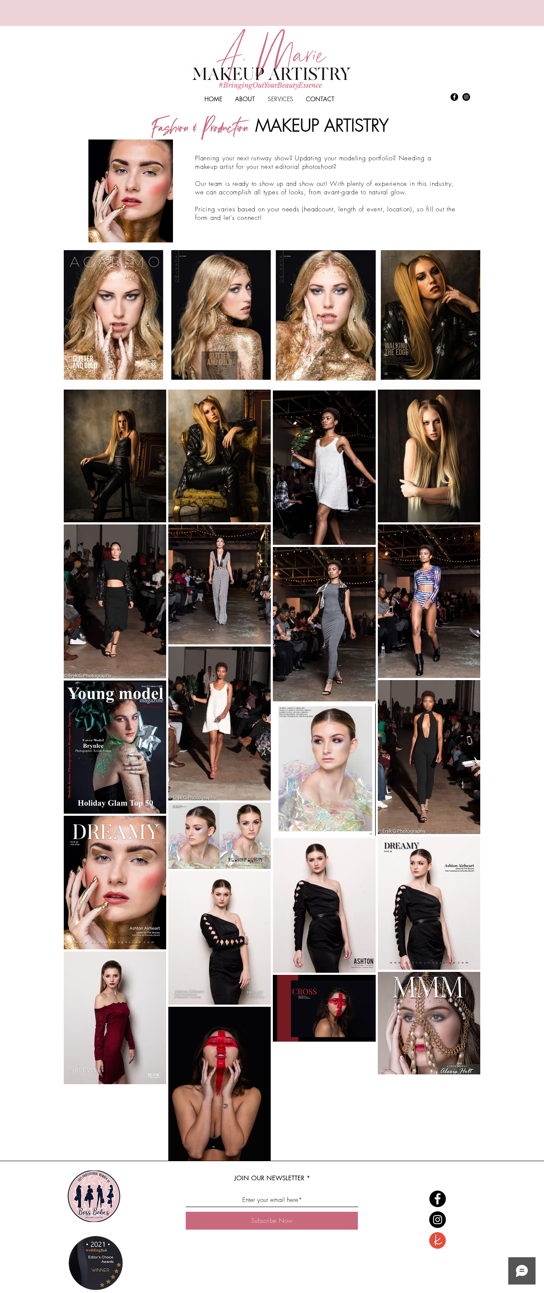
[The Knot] (437, 1240)
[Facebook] (454, 97)
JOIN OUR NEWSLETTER (269, 1178)
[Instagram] (466, 97)
